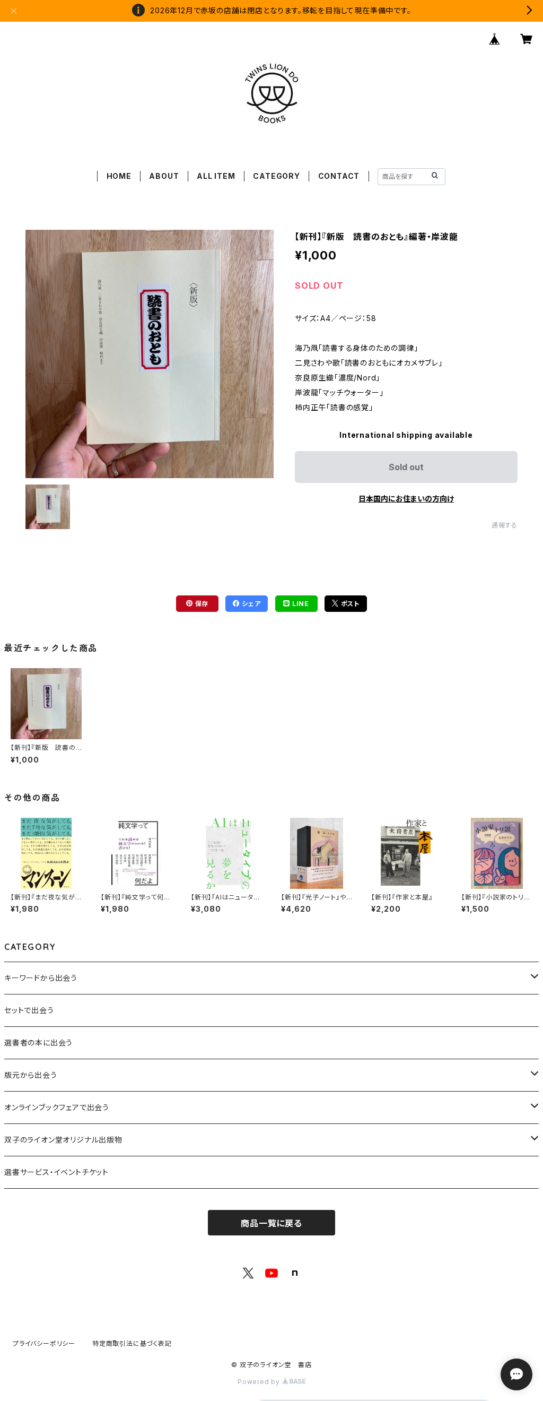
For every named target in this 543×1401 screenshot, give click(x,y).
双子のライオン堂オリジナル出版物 (63, 1139)
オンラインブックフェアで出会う (56, 1107)
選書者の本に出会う (38, 1042)
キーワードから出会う (40, 977)
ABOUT (164, 175)
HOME (119, 175)
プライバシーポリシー (44, 1343)
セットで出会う (29, 1010)
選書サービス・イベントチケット (56, 1172)
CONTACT (339, 175)
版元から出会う (30, 1074)
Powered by (260, 1382)
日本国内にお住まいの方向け (406, 498)
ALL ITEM (216, 175)
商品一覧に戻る (271, 1223)
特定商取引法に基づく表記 (132, 1343)
